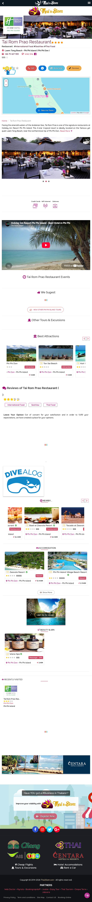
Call (32, 68)
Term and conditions (26, 897)
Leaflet (73, 112)
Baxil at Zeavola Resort (25, 525)
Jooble (45, 889)
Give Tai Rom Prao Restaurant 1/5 (3, 68)
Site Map (40, 897)
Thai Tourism (67, 889)
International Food (24, 46)
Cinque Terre (80, 889)
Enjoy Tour (55, 889)
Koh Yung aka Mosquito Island (64, 363)
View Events (17, 57)
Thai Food (50, 46)
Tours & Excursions (25, 867)
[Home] (46, 10)
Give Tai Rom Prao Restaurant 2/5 (8, 399)
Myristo (20, 889)
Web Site (29, 54)
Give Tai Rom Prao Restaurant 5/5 (17, 68)
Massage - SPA (35, 657)
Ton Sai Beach (19, 363)
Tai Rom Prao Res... (12, 699)
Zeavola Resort (17, 572)
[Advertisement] (46, 443)
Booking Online (64, 897)
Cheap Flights (25, 864)
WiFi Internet (46, 201)
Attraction (36, 367)
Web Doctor (9, 889)
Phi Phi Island (28, 372)
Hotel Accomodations (69, 864)
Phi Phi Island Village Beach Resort (70, 572)
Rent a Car (70, 867)
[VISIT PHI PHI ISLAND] (46, 608)
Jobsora (46, 892)
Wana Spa (15, 654)
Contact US (51, 897)
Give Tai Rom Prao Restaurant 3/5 (10, 68)
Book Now (58, 68)
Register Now (47, 816)
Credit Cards (35, 201)
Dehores (56, 201)
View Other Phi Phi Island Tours (47, 310)
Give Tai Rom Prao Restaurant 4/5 (13, 68)
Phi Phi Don (15, 372)
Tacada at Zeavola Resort (64, 525)
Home (4, 121)
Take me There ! (47, 110)
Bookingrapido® (33, 889)
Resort (39, 576)
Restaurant (37, 529)
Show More (47, 592)
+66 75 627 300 (12, 54)
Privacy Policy (10, 897)
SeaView (39, 46)
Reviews (75, 68)
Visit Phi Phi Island (45, 615)
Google (86, 112)
